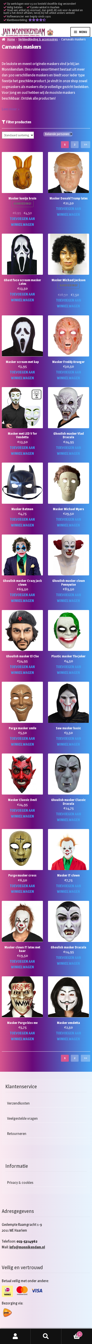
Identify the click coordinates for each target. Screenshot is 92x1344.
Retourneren (16, 1134)
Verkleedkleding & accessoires (38, 39)
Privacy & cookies (20, 1182)
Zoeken (46, 1336)
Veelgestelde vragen (22, 1118)
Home (11, 39)
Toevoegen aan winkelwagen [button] (22, 222)
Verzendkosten (18, 1103)
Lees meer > (10, 109)
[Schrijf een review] (37, 20)
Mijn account (15, 1336)
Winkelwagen (70, 1332)
